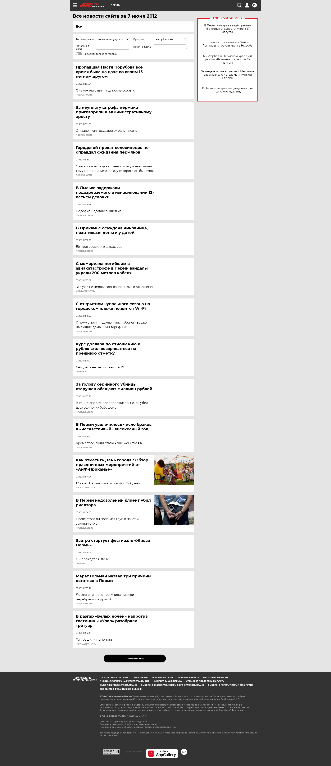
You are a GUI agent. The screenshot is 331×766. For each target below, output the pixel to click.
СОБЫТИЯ (81, 564)
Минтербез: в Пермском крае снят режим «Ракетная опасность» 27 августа (227, 59)
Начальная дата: (82, 47)
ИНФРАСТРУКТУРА (86, 291)
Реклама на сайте (163, 677)
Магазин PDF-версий (215, 677)
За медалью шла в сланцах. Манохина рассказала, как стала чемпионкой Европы (227, 75)
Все (79, 26)
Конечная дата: (142, 46)
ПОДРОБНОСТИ (84, 95)
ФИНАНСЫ (81, 372)
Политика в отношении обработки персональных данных (129, 724)
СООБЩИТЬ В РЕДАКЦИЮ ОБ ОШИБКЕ (121, 689)
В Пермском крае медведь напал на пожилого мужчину (227, 90)
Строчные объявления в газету (205, 681)
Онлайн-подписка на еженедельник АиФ (125, 681)
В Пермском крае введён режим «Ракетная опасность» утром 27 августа (227, 29)
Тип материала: (85, 39)
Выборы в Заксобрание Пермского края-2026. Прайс (172, 685)
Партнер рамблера (133, 751)
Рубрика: (138, 39)
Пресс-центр (140, 677)
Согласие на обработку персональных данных (123, 721)
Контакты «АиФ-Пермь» (168, 681)
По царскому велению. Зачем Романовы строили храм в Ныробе (227, 44)
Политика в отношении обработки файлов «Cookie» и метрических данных (138, 727)
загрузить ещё (135, 658)
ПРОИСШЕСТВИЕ (84, 216)
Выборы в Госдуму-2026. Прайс (118, 685)
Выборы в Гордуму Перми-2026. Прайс (230, 685)
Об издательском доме (114, 677)
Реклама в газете (188, 677)
